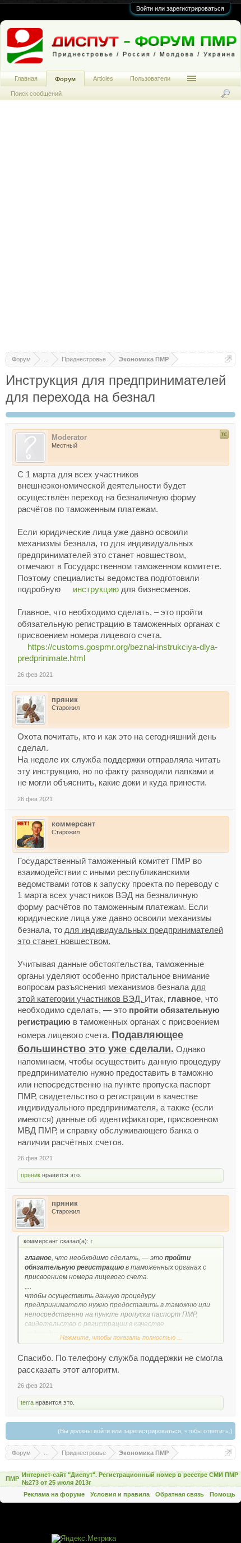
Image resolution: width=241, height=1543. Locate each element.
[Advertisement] (120, 231)
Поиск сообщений (36, 93)
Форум (65, 79)
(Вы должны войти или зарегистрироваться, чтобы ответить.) (145, 1431)
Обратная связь (179, 1494)
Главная (26, 78)
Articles (103, 78)
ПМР (12, 1478)
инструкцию (96, 589)
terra (27, 1402)
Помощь (222, 1494)
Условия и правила (120, 1494)
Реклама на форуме (54, 1494)
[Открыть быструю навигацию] (228, 358)
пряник (30, 1175)
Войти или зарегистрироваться (180, 8)
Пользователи (150, 78)
